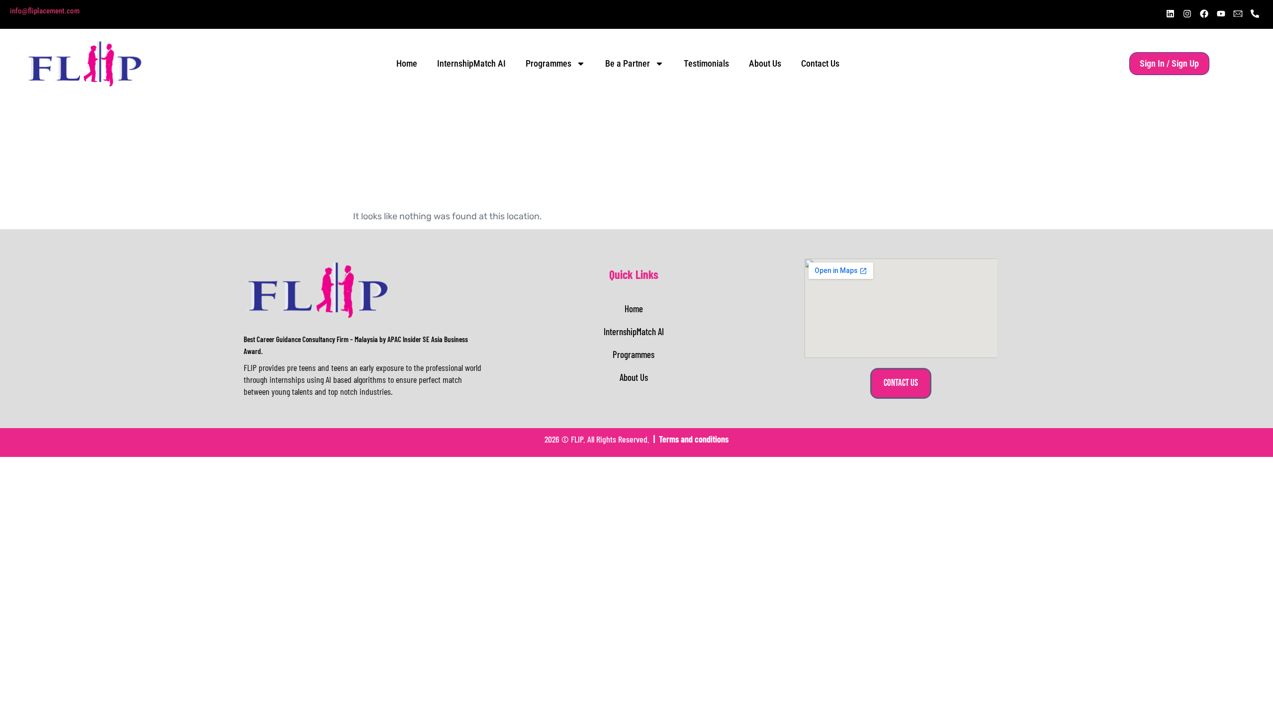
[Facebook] (1203, 13)
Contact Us (820, 63)
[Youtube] (1220, 13)
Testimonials (706, 63)
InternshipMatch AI (471, 63)
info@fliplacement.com (45, 10)
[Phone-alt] (1254, 13)
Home (406, 63)
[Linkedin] (1170, 13)
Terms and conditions (693, 439)
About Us (765, 63)
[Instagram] (1187, 13)
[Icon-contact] (1237, 13)
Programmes (548, 63)
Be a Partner (627, 63)
